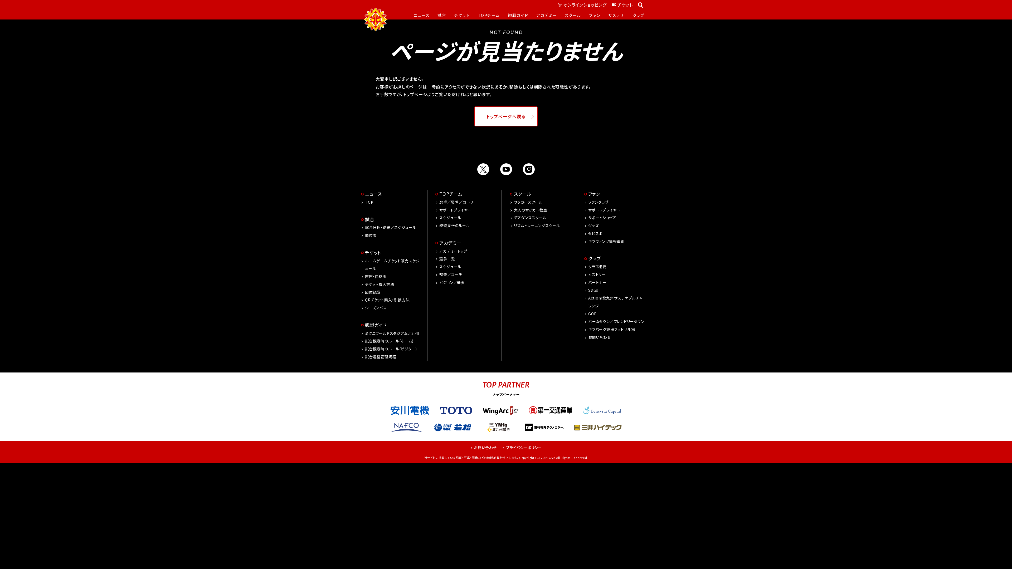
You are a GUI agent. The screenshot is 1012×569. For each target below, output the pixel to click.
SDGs (593, 290)
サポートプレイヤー (455, 210)
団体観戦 (373, 292)
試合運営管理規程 (380, 356)
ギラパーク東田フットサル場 (611, 329)
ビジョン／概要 (452, 282)
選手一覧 (447, 258)
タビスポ (595, 233)
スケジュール (450, 217)
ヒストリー (597, 274)
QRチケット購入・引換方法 (387, 299)
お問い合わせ (599, 337)
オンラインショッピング (584, 5)
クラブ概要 (597, 266)
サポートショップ (602, 217)
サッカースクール (528, 202)
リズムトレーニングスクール (537, 225)
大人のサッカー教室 (530, 210)
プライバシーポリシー (524, 447)
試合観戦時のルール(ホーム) (389, 341)
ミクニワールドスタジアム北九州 (392, 333)
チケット (625, 5)
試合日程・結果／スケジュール (390, 227)
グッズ (593, 225)
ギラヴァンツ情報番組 (606, 241)
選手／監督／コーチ (456, 202)
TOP (369, 202)
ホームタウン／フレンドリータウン (616, 321)
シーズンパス (376, 307)
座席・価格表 (376, 276)
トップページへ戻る (506, 116)
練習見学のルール (454, 225)
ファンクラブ (598, 202)
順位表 (371, 235)
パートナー (597, 282)
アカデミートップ (453, 251)
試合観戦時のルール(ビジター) (391, 348)
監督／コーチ (450, 274)
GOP (592, 313)
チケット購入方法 (379, 284)
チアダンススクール (530, 217)
